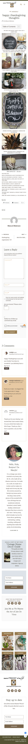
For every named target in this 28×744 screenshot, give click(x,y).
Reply (6, 368)
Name (7, 285)
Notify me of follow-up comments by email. (10, 319)
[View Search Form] (21, 4)
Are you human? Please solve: (13, 304)
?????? (11, 411)
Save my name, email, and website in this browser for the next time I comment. (15, 299)
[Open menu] (24, 4)
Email (7, 293)
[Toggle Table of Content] (18, 26)
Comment (8, 260)
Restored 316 (23, 741)
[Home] (10, 11)
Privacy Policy (16, 737)
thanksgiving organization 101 (7, 237)
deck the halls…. (21, 236)
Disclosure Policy (6, 737)
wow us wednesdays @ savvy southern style (13, 175)
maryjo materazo (15, 380)
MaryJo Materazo (14, 226)
